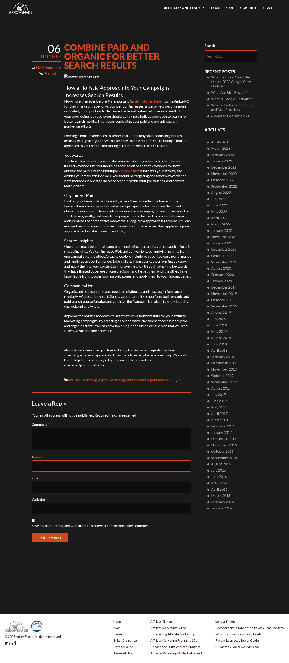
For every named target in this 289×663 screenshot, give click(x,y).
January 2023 (221, 161)
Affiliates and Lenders (184, 8)
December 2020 (223, 249)
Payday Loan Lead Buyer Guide (237, 640)
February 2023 (222, 154)
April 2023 (219, 142)
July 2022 (218, 199)
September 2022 (224, 186)
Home (117, 621)
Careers (119, 634)
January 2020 (221, 281)
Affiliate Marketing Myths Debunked (176, 653)
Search (210, 45)
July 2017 (218, 394)
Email (37, 478)
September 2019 (224, 306)
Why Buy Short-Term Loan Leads (238, 634)
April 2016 (219, 489)
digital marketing (111, 380)
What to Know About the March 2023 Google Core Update (231, 81)
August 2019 (221, 312)
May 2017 (219, 407)
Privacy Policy (123, 647)
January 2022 (221, 230)
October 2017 (222, 375)
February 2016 (222, 502)
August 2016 (221, 464)
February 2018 (222, 356)
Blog (230, 8)
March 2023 (220, 148)
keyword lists (129, 171)
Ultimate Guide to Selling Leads (237, 647)
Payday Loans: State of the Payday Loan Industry (249, 628)
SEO (180, 380)
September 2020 (224, 262)
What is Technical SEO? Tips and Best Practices (233, 107)
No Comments (48, 67)
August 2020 (221, 268)
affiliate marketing (82, 380)
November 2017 (224, 369)
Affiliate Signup (161, 621)
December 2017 (223, 363)
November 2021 (224, 236)
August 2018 (221, 337)
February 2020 (222, 274)
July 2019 (218, 319)
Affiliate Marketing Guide (168, 628)
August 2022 (221, 192)
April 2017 (219, 413)
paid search (159, 380)
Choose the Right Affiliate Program (175, 647)
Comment (40, 424)
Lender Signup (225, 621)
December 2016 (223, 438)
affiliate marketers (149, 101)
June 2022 (219, 205)
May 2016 (219, 483)
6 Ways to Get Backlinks (230, 116)
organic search (137, 380)
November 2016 (224, 445)
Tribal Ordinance (125, 640)
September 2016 (224, 457)
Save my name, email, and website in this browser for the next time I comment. (91, 525)
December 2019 (223, 287)
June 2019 (219, 325)
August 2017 (221, 388)
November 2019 (224, 293)
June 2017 (219, 401)
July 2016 (218, 470)
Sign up (269, 8)
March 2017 (220, 420)
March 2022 (220, 224)
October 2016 (222, 451)
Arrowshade (20, 8)
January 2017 (221, 432)
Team (215, 8)
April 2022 (219, 218)
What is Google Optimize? (231, 98)
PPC (172, 380)
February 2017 (222, 426)
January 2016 (221, 508)
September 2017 (224, 382)
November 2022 (224, 173)
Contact (248, 8)
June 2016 (219, 476)
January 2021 (221, 243)
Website (38, 499)
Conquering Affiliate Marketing (172, 634)
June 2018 (219, 344)
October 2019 (222, 300)
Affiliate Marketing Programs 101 (173, 640)
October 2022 (222, 180)
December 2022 (223, 167)
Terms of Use (122, 653)
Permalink (52, 73)
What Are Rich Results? (229, 92)
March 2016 (220, 495)
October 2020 (222, 255)
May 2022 (219, 211)
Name (37, 457)
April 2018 (219, 350)
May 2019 (219, 331)
